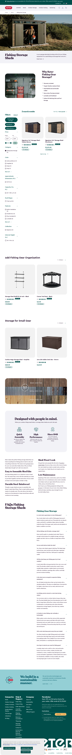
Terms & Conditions (58, 720)
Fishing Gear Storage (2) (12, 151)
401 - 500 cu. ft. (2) (11, 192)
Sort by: (55, 111)
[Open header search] (59, 8)
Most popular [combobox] (61, 111)
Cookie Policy (60, 753)
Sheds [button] (24, 7)
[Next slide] (65, 260)
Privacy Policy (6, 744)
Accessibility (51, 753)
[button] (54, 719)
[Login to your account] (62, 8)
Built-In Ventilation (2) (11, 210)
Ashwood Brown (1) (12, 161)
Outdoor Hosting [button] (43, 7)
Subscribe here (10, 1)
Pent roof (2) (10, 201)
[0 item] (66, 8)
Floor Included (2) (11, 216)
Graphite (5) (10, 163)
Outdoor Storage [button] (32, 7)
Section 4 (47, 720)
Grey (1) (9, 168)
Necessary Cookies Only (27, 748)
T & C (58, 1)
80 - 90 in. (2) (10, 240)
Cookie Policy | (13, 744)
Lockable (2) (10, 218)
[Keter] (8, 7)
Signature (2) (10, 229)
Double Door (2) (11, 213)
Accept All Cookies (26, 751)
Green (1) (9, 166)
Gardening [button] (52, 7)
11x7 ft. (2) (9, 182)
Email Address (45, 711)
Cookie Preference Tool (9, 748)
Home (6, 12)
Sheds (12, 12)
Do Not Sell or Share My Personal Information (27, 744)
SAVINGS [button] (18, 7)
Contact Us (58, 3)
